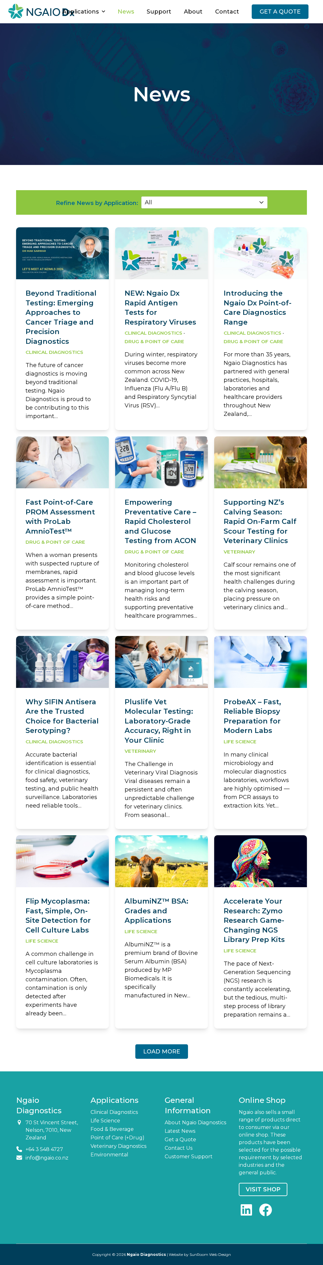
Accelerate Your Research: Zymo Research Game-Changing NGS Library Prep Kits (254, 920)
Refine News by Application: (97, 203)
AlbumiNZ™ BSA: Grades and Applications (156, 911)
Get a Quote (180, 1140)
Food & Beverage (112, 1129)
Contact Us (178, 1148)
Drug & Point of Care (154, 341)
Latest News (180, 1131)
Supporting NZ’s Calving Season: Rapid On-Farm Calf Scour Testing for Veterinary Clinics (260, 521)
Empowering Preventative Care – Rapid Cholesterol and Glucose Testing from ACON (160, 521)
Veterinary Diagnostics (118, 1146)
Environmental (109, 1155)
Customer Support (189, 1157)
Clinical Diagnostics (54, 352)
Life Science (240, 742)
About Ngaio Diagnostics (195, 1123)
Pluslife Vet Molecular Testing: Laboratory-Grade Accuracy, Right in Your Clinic (159, 721)
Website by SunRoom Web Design (200, 1254)
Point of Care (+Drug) (117, 1138)
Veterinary (239, 552)
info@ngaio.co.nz (47, 1158)
